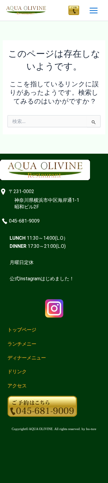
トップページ (22, 330)
